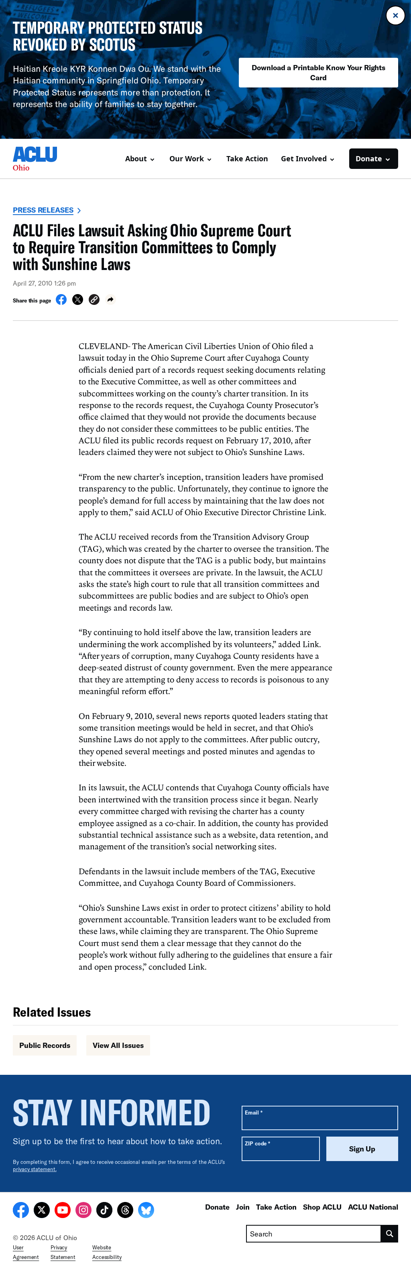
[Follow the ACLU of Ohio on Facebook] (21, 1211)
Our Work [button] (186, 158)
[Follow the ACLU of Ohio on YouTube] (63, 1211)
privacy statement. (35, 1169)
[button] (94, 300)
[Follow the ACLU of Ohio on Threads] (125, 1211)
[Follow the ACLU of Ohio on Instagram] (83, 1211)
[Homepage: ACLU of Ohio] (41, 158)
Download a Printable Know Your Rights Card (318, 72)
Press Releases (43, 209)
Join (243, 1206)
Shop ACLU (322, 1206)
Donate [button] (369, 158)
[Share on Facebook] (61, 302)
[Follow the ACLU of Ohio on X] (42, 1211)
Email (253, 1112)
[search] (389, 1234)
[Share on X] (77, 302)
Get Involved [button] (304, 158)
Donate (217, 1206)
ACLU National (373, 1206)
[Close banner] (395, 15)
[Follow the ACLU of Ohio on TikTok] (104, 1211)
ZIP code (257, 1143)
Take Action (247, 158)
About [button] (136, 158)
